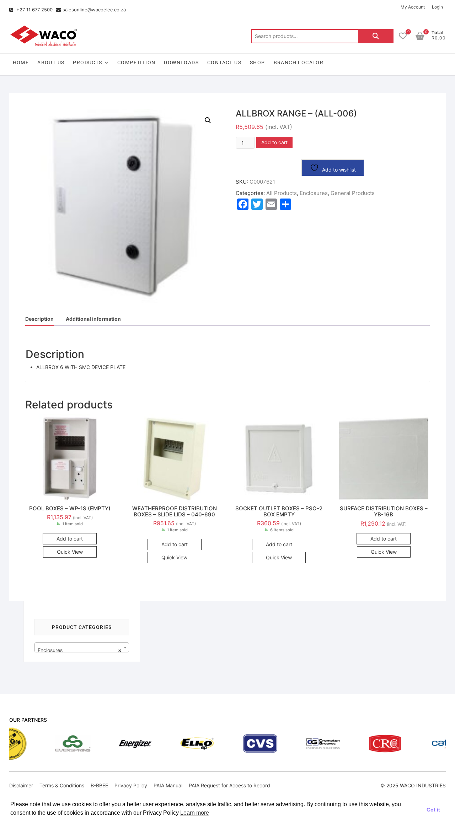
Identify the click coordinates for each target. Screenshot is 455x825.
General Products (353, 193)
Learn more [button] (194, 813)
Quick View (70, 552)
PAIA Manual (168, 785)
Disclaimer (21, 785)
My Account (413, 7)
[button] (208, 120)
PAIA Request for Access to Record (229, 785)
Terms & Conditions (61, 785)
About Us (50, 62)
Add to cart (274, 142)
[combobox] (81, 647)
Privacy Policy (130, 785)
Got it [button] (433, 810)
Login (437, 7)
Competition (136, 62)
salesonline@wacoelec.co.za (94, 9)
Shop (257, 62)
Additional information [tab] (93, 319)
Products (87, 62)
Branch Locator (299, 62)
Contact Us (224, 62)
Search (376, 36)
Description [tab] (39, 319)
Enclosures (314, 193)
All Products (281, 193)
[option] (46, 743)
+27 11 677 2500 (34, 9)
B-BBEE (99, 785)
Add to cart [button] (70, 539)
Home (21, 62)
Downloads (181, 62)
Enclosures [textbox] (80, 650)
